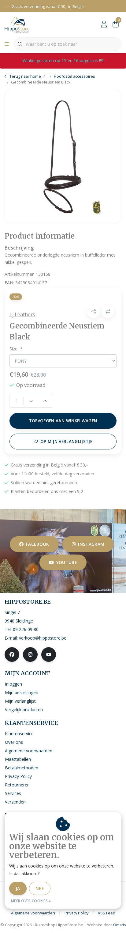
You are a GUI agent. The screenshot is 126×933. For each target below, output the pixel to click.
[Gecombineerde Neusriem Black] (63, 156)
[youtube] (48, 654)
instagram (91, 544)
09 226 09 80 (26, 629)
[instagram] (30, 654)
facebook (37, 544)
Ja (18, 888)
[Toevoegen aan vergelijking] (107, 311)
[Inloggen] (104, 24)
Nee (39, 888)
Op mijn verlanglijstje (66, 441)
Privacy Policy (76, 913)
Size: (15, 349)
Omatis (119, 925)
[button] (93, 311)
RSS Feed (106, 913)
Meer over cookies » (31, 900)
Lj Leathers (22, 314)
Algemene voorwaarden (33, 913)
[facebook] (12, 654)
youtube (66, 562)
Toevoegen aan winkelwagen (63, 421)
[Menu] (7, 44)
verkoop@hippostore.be (42, 638)
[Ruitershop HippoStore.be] (17, 24)
